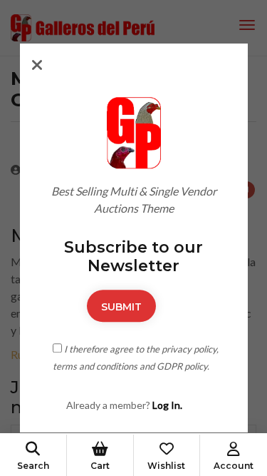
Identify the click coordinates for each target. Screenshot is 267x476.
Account (233, 465)
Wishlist (166, 465)
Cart (100, 465)
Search (33, 465)
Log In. (167, 405)
